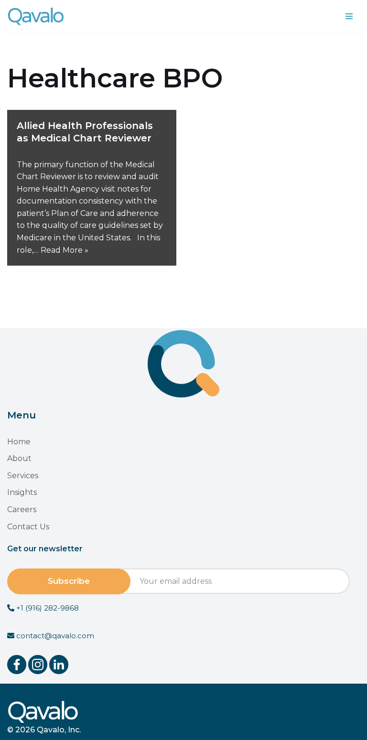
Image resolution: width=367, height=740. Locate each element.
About (19, 458)
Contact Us (28, 526)
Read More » (64, 250)
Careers (21, 509)
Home (19, 441)
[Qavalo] (36, 16)
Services (22, 475)
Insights (22, 492)
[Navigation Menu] (349, 16)
